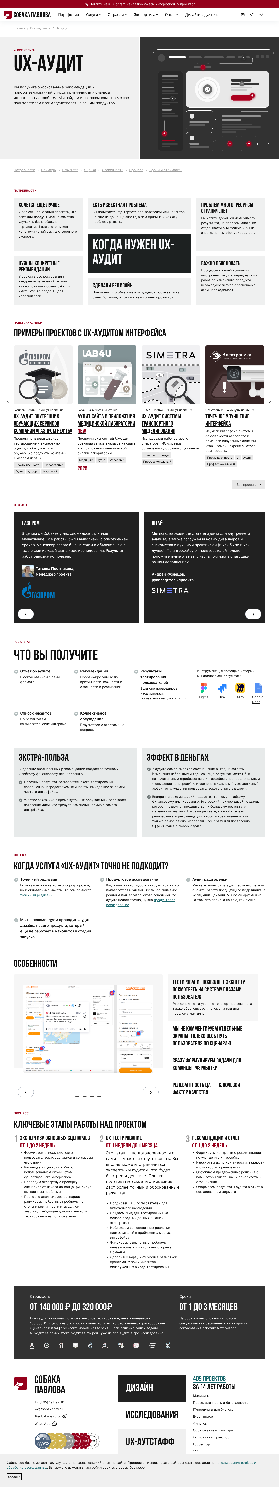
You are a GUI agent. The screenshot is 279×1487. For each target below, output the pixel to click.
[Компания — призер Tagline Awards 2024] (59, 1441)
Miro (240, 697)
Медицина (201, 1396)
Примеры (48, 170)
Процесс (136, 170)
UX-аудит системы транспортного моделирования (161, 424)
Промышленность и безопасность (220, 1402)
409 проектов (209, 1379)
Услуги (92, 14)
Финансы (200, 1423)
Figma (204, 697)
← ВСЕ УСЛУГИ (24, 50)
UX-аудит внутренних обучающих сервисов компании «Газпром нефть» (43, 424)
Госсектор (201, 1444)
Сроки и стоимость (165, 170)
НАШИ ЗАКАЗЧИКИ (28, 323)
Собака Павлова (50, 1385)
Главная (19, 28)
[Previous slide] (8, 401)
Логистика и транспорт (212, 1437)
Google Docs (257, 699)
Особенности (112, 170)
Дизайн (139, 1388)
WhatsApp (42, 1423)
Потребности (24, 170)
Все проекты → (249, 484)
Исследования (40, 28)
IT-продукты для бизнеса (213, 1409)
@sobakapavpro (47, 1416)
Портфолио (68, 14)
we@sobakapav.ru (49, 1409)
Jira (222, 697)
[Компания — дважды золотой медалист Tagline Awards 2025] (51, 1441)
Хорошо (14, 1477)
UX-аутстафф (150, 1442)
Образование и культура (213, 1430)
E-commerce (203, 1416)
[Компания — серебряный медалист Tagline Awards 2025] (67, 1441)
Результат (70, 170)
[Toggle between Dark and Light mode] (261, 15)
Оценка (90, 170)
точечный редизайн (36, 895)
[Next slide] (270, 401)
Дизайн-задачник (201, 14)
